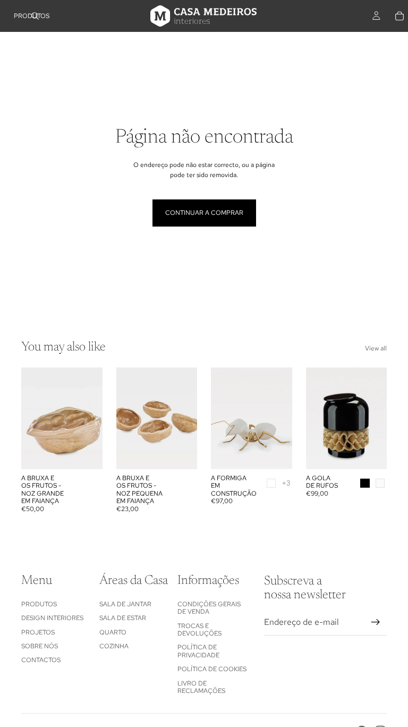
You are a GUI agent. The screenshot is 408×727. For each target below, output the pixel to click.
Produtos (39, 603)
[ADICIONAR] (86, 452)
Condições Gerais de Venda (209, 607)
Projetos (38, 632)
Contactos (41, 660)
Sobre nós (39, 646)
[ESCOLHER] (275, 452)
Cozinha (114, 646)
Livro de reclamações (201, 687)
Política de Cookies (211, 669)
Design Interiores (52, 618)
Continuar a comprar (204, 212)
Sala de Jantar (125, 603)
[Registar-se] (375, 622)
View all (376, 348)
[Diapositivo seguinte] (91, 418)
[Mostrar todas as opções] (286, 483)
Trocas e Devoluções (199, 629)
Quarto (112, 632)
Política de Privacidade (198, 651)
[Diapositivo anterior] (33, 418)
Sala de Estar (122, 618)
